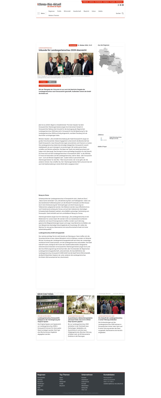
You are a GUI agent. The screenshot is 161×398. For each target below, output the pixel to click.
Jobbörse (91, 2)
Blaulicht (86, 11)
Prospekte (112, 2)
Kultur (94, 11)
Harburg (39, 380)
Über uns (84, 390)
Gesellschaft (77, 11)
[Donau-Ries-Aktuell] (49, 5)
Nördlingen (40, 384)
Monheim (40, 382)
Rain (38, 388)
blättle (100, 11)
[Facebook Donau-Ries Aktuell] (120, 5)
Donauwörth (41, 378)
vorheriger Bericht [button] (105, 294)
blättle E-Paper (102, 146)
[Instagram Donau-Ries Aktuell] (118, 5)
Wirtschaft (67, 11)
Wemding (40, 390)
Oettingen (40, 386)
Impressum (85, 380)
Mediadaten (119, 2)
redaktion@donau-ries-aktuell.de (113, 384)
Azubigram (106, 2)
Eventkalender (98, 2)
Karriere (84, 378)
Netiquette (85, 388)
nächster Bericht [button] (118, 294)
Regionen (52, 11)
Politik (59, 11)
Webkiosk (85, 2)
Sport (61, 378)
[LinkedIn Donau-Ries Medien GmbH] (123, 5)
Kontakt (84, 384)
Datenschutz (85, 382)
